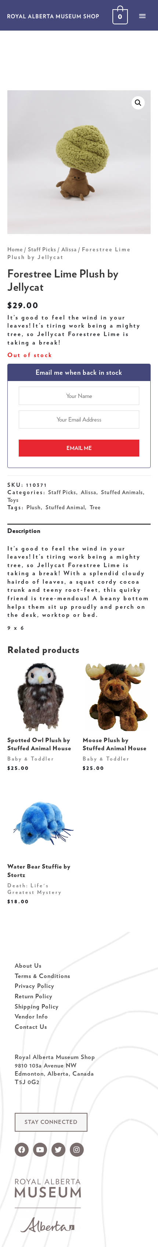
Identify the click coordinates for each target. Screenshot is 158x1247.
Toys (13, 500)
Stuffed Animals (122, 492)
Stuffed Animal (65, 507)
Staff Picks (42, 249)
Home (15, 249)
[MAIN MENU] (142, 16)
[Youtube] (40, 1150)
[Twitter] (58, 1150)
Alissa (69, 249)
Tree (95, 507)
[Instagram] (77, 1150)
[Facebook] (22, 1150)
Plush (33, 507)
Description (23, 530)
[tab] (79, 531)
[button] (51, 1122)
